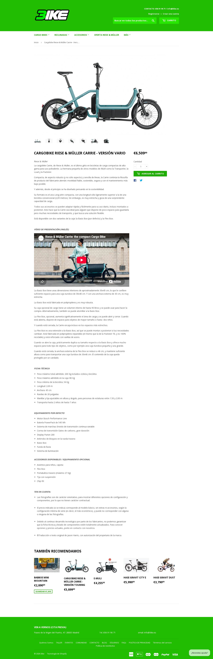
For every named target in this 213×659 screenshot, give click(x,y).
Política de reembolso (105, 646)
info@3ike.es (150, 632)
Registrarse (153, 14)
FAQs (124, 642)
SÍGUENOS (114, 642)
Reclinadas (61, 34)
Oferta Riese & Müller (106, 34)
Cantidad (138, 161)
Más (126, 34)
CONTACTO (94, 642)
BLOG (104, 642)
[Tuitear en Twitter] (142, 180)
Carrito (171, 20)
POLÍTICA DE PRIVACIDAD (139, 642)
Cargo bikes (41, 34)
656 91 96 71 (109, 632)
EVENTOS (69, 642)
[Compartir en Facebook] (136, 180)
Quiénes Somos (46, 642)
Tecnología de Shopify (57, 653)
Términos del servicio (162, 642)
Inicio (36, 42)
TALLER (59, 642)
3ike (42, 653)
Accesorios (81, 34)
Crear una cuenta (171, 14)
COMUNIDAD (81, 642)
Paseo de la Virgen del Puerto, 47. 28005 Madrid (56, 632)
